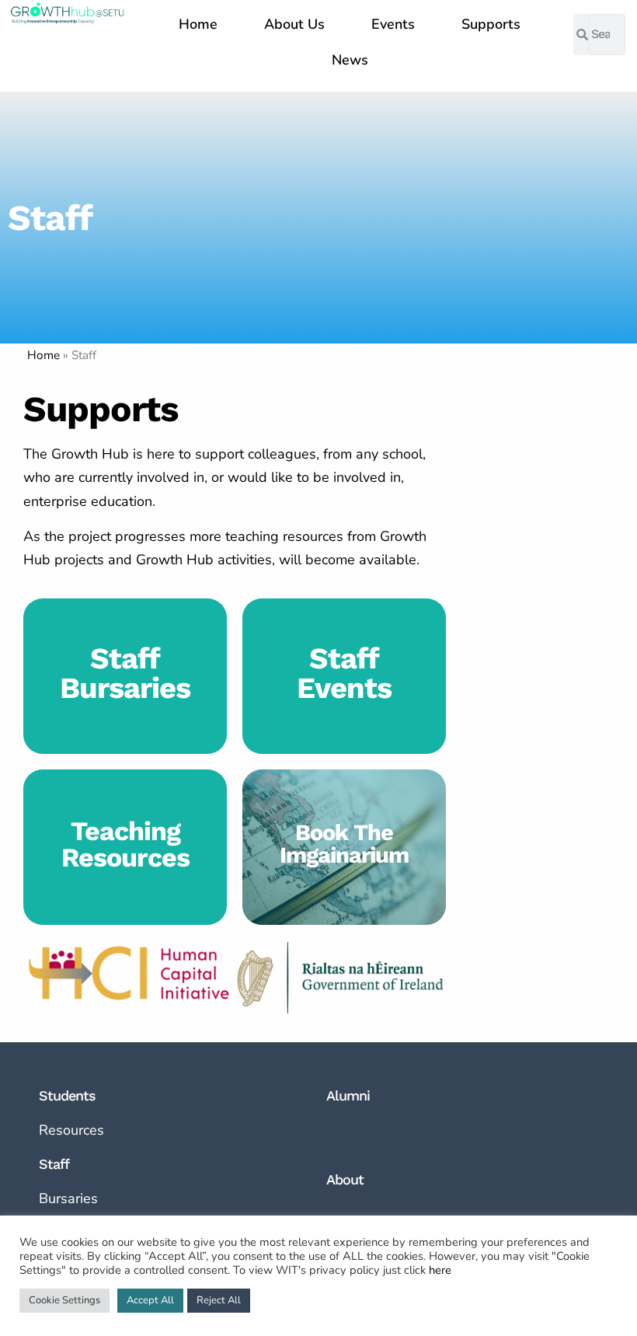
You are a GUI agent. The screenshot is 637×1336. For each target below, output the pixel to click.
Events (393, 24)
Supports (490, 24)
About (345, 1179)
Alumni (348, 1095)
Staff (54, 1164)
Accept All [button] (150, 1300)
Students (67, 1095)
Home (198, 24)
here (440, 1270)
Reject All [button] (219, 1300)
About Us (294, 24)
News (350, 60)
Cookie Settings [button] (64, 1300)
